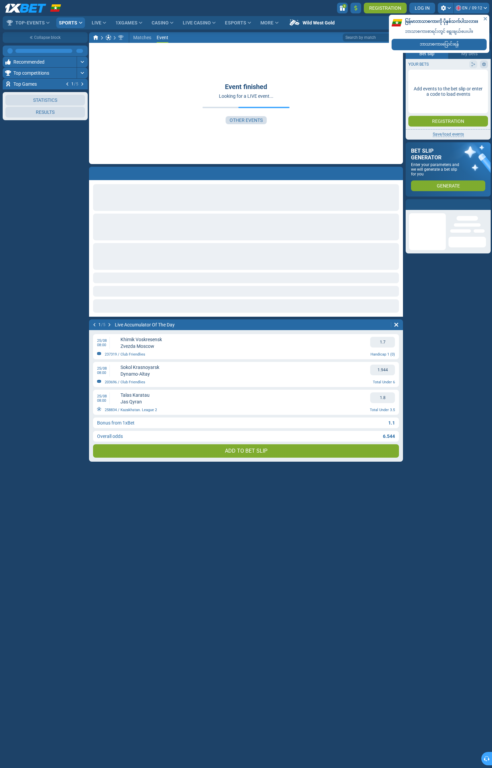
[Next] (82, 84)
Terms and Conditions (451, 119)
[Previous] (67, 84)
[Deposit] (355, 8)
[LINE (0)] (96, 37)
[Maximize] (82, 51)
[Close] (485, 19)
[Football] (108, 37)
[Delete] (396, 325)
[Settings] (446, 8)
